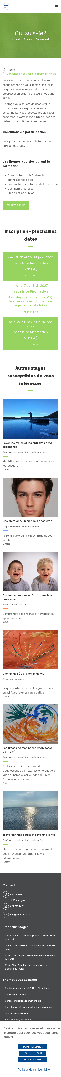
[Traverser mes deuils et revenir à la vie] (30, 810)
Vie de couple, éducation (15, 604)
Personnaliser (33, 1059)
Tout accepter (33, 1046)
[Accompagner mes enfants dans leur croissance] (30, 571)
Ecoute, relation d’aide (16, 1013)
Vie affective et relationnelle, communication (28, 1007)
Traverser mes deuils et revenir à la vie (29, 834)
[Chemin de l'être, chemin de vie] (30, 649)
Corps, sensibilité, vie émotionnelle (21, 526)
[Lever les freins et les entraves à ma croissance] (30, 418)
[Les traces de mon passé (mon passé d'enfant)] (30, 723)
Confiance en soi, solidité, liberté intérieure (31, 73)
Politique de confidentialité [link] (34, 1069)
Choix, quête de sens (14, 679)
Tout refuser (32, 1053)
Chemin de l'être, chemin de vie (23, 673)
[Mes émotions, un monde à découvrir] (30, 497)
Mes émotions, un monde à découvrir (27, 521)
